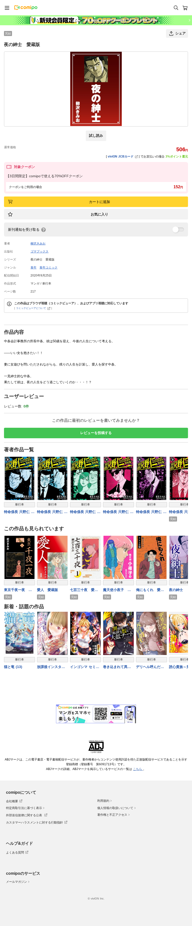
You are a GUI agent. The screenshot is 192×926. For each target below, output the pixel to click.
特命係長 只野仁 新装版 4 (118, 512)
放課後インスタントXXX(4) (51, 667)
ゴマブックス (39, 251)
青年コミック (49, 267)
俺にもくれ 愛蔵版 (150, 590)
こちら (138, 769)
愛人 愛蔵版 (47, 590)
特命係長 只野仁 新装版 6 (151, 512)
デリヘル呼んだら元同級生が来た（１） (150, 667)
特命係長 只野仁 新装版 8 (19, 512)
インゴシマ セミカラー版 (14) (84, 667)
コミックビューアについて (31, 308)
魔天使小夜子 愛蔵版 (117, 590)
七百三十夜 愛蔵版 (84, 590)
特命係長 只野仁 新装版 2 (52, 512)
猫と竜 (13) (13, 667)
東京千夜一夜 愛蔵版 (18, 590)
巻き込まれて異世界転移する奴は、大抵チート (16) (117, 667)
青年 (33, 267)
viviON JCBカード (121, 156)
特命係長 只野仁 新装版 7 (85, 512)
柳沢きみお (38, 243)
